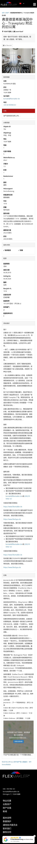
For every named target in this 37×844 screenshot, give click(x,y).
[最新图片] (33, 60)
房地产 (7, 13)
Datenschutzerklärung (18, 738)
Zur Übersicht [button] (8, 45)
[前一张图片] (4, 60)
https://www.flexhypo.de (12, 519)
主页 (3, 13)
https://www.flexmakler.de (12, 507)
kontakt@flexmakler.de (11, 99)
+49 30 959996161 (9, 105)
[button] (34, 836)
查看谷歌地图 (18, 741)
